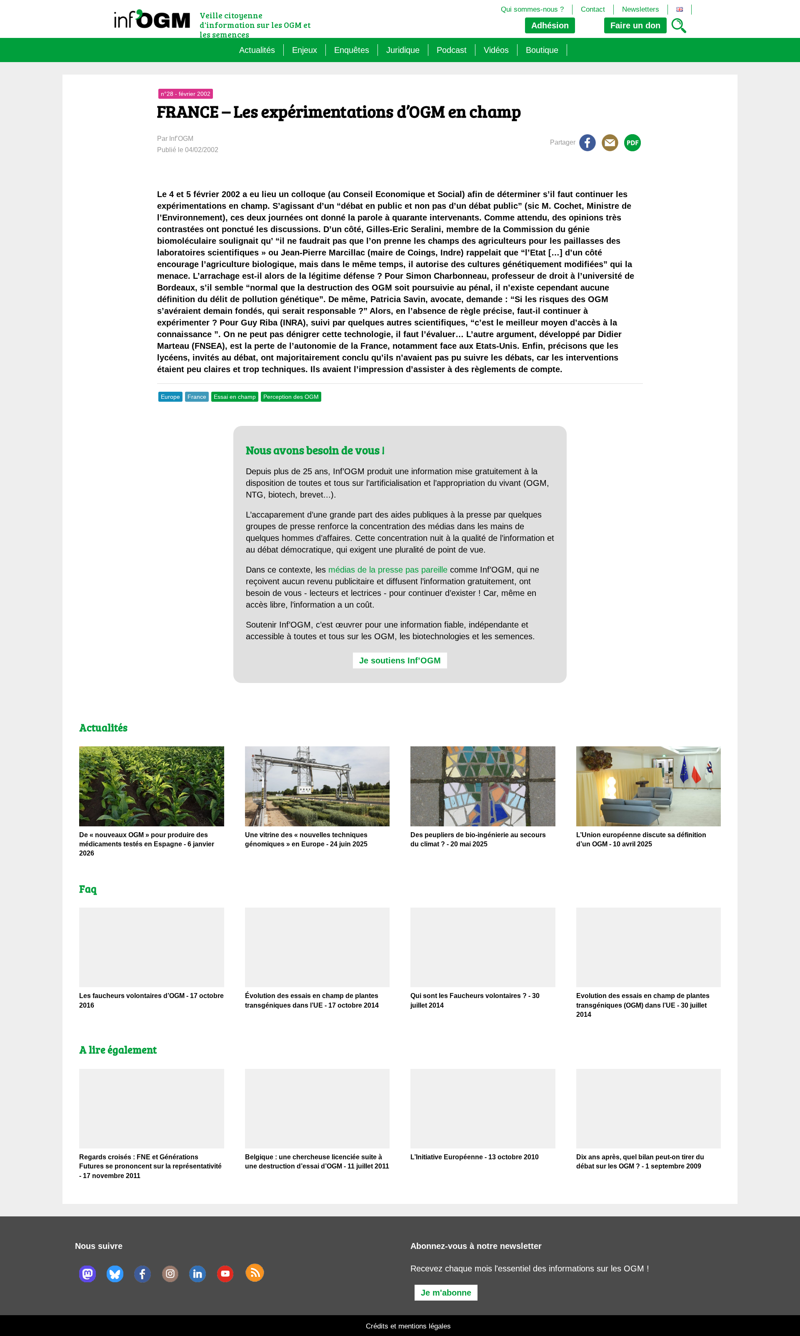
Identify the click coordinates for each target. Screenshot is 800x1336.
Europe (170, 396)
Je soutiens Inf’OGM (400, 660)
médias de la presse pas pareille (388, 569)
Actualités (257, 50)
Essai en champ (235, 396)
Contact (593, 9)
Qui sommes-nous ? (532, 9)
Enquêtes (351, 50)
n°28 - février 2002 (185, 93)
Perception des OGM (291, 396)
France (197, 396)
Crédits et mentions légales (408, 1326)
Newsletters (640, 9)
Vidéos (496, 50)
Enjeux (304, 50)
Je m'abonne (446, 1292)
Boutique (542, 50)
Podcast (452, 50)
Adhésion (550, 25)
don (635, 25)
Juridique (403, 50)
